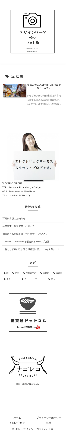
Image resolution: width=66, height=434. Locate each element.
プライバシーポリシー (48, 417)
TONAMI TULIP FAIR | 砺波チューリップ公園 (25, 241)
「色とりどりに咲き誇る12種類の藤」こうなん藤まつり (31, 249)
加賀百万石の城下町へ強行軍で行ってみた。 (25, 234)
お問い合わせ (17, 422)
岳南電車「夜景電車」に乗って (18, 226)
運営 (48, 422)
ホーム (17, 417)
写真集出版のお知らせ (13, 218)
